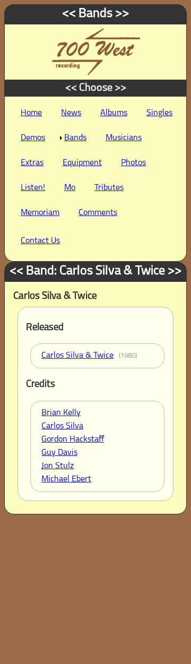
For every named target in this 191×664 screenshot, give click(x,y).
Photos (133, 163)
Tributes (109, 188)
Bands (75, 138)
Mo (69, 188)
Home (31, 113)
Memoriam (40, 213)
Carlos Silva (62, 426)
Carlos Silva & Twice (77, 355)
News (71, 113)
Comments (98, 213)
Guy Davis (59, 453)
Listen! (33, 188)
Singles (159, 113)
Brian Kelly (61, 413)
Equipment (82, 163)
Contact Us (40, 241)
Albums (113, 113)
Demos (33, 138)
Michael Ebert (66, 479)
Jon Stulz (57, 466)
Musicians (124, 138)
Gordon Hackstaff (72, 439)
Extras (32, 163)
